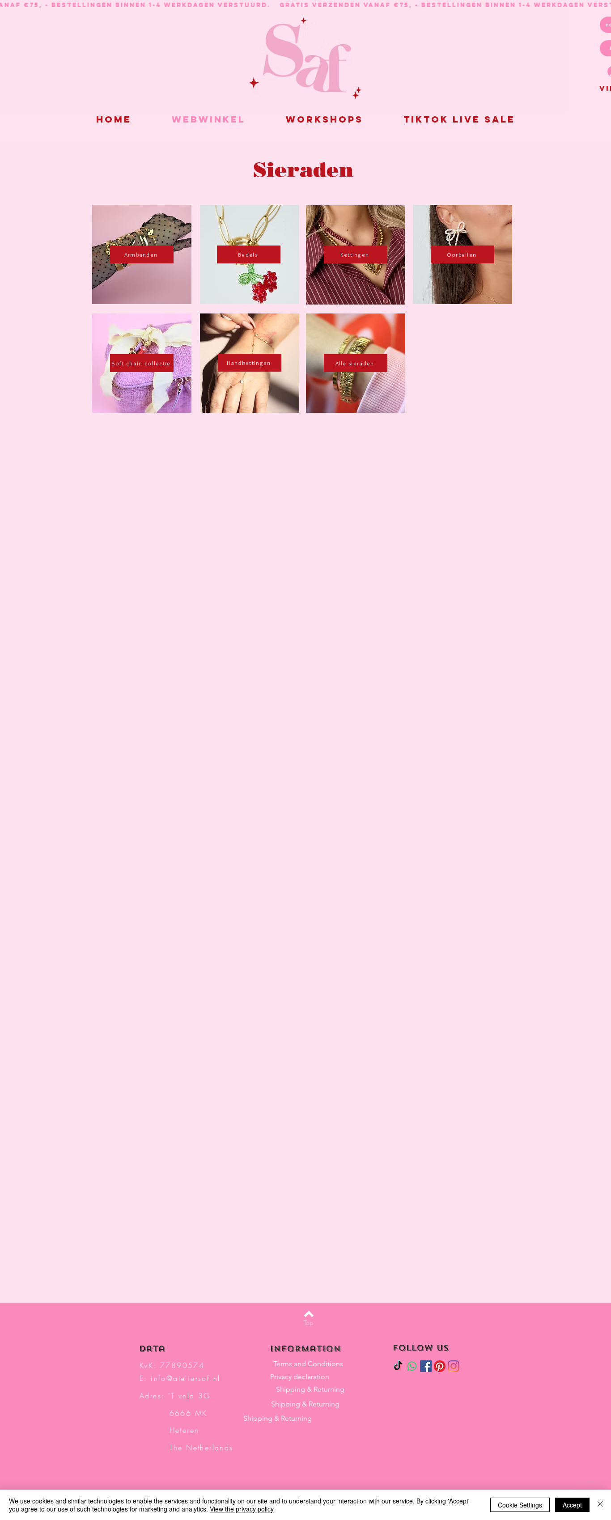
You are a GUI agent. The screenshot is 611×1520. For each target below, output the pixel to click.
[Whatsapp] (412, 1366)
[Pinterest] (440, 1366)
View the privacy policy (242, 1508)
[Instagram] (453, 1366)
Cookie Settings (520, 1504)
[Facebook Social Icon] (426, 1366)
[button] (459, 119)
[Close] (600, 1505)
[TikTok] (398, 1366)
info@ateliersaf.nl (185, 1378)
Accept (572, 1504)
